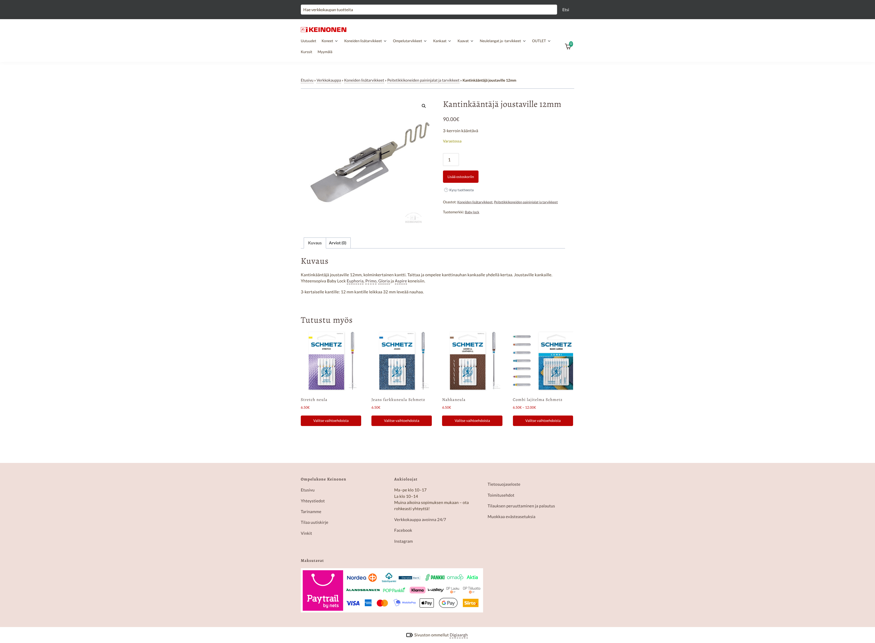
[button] (424, 106)
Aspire (401, 280)
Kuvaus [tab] (315, 242)
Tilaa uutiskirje (314, 522)
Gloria (384, 280)
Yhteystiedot (313, 500)
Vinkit (306, 533)
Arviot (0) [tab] (337, 242)
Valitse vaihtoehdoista (331, 420)
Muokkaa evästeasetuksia (511, 516)
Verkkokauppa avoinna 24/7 (420, 519)
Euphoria (355, 280)
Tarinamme (311, 511)
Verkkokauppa (329, 80)
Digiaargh (459, 634)
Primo (370, 280)
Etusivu (307, 80)
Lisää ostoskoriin (461, 176)
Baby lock (472, 212)
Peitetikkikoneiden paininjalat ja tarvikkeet (423, 80)
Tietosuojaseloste (504, 484)
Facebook (403, 530)
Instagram (403, 541)
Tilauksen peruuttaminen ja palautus (521, 505)
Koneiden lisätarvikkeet (364, 80)
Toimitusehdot (501, 495)
